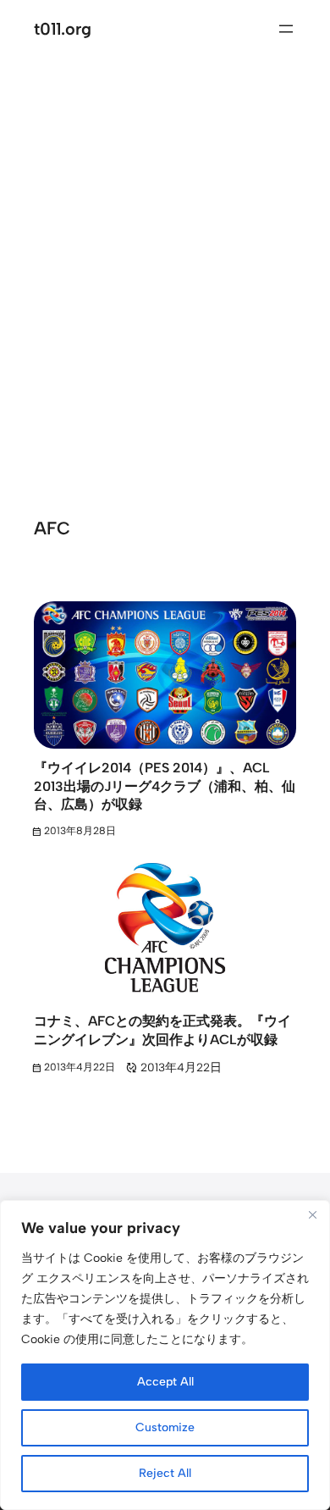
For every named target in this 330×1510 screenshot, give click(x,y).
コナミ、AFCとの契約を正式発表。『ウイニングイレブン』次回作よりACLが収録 (162, 1030)
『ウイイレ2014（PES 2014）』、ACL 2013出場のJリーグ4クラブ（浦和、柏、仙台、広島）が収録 (164, 786)
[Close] (312, 1214)
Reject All (165, 1473)
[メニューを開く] (286, 29)
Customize (165, 1427)
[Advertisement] (165, 263)
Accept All (165, 1381)
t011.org (62, 29)
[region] (165, 1355)
